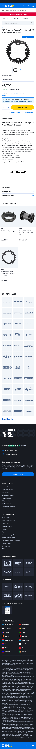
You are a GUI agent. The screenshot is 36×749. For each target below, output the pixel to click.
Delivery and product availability (11, 540)
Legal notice (5, 487)
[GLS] (7, 596)
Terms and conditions (8, 495)
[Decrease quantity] (4, 107)
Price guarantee (6, 543)
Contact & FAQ (6, 518)
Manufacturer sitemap (8, 537)
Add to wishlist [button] (15, 112)
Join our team (6, 492)
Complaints (5, 523)
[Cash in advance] (29, 572)
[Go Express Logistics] (18, 596)
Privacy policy (6, 501)
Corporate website (7, 489)
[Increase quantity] (8, 107)
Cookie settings (6, 503)
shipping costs (5, 660)
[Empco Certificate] (7, 610)
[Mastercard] (7, 563)
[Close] (32, 22)
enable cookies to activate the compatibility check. (18, 101)
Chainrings (25, 18)
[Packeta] (29, 596)
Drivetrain (18, 18)
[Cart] (33, 6)
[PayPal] (7, 572)
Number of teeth (7, 75)
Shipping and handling (8, 526)
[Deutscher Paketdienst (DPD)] (18, 587)
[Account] (28, 6)
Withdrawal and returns (8, 520)
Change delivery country (8, 675)
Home (3, 18)
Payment (4, 529)
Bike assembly (6, 546)
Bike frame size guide (8, 535)
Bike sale (12, 14)
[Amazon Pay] (18, 572)
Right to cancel (6, 498)
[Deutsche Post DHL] (7, 587)
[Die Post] (29, 587)
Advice (4, 549)
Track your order (7, 532)
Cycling (8, 18)
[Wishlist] (24, 6)
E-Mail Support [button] (29, 112)
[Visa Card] (18, 563)
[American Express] (29, 563)
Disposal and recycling (8, 506)
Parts (13, 18)
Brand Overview (8, 419)
